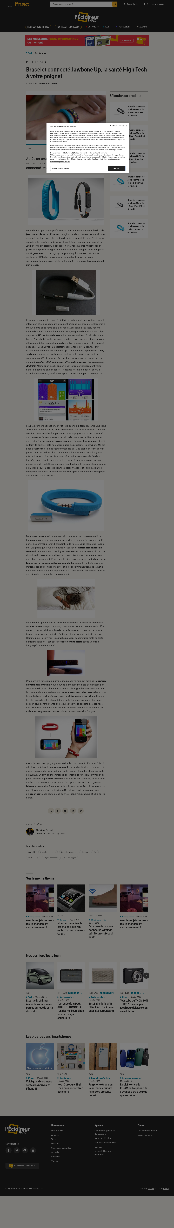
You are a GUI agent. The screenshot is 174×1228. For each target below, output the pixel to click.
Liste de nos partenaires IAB (60, 162)
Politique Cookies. (116, 150)
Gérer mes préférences (60, 168)
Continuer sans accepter (118, 126)
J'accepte (117, 168)
